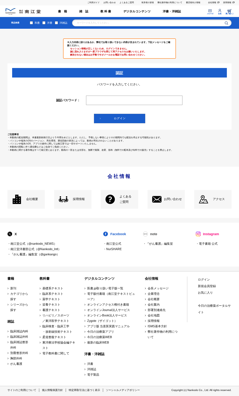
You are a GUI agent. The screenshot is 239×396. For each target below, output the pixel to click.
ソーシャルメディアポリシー (123, 390)
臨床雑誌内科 (19, 331)
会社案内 (154, 304)
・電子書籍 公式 (207, 243)
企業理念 (154, 293)
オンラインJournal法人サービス (108, 310)
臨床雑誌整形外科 (19, 345)
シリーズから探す (19, 307)
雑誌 (10, 321)
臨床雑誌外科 (19, 336)
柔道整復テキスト (54, 337)
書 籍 (62, 11)
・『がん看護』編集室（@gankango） (33, 254)
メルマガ (210, 14)
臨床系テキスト (52, 293)
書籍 (10, 278)
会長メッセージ (158, 288)
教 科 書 (105, 11)
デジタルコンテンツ (137, 11)
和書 (37, 22)
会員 (219, 14)
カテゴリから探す (19, 296)
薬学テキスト (51, 299)
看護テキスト (51, 310)
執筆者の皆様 (148, 2)
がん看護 (16, 363)
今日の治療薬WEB (99, 337)
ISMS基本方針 (157, 326)
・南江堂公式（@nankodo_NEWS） (32, 243)
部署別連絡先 (157, 310)
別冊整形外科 (19, 353)
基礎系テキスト (52, 288)
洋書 (49, 22)
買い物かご (230, 14)
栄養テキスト (51, 304)
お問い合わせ (109, 2)
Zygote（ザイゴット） (102, 320)
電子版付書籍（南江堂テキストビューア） (111, 296)
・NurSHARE (112, 249)
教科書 (45, 278)
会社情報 (212, 2)
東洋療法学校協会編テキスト (58, 345)
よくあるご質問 (127, 2)
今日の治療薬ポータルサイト (214, 309)
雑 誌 (84, 11)
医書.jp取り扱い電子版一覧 (105, 288)
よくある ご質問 (125, 199)
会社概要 (32, 199)
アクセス (219, 199)
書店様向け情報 (193, 2)
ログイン (204, 279)
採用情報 (227, 2)
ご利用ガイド (93, 2)
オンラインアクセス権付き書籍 (108, 304)
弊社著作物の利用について (170, 2)
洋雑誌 (63, 22)
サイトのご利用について (21, 390)
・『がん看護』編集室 (158, 243)
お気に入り (205, 292)
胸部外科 (16, 358)
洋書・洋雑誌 (172, 11)
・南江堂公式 (112, 243)
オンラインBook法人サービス (107, 315)
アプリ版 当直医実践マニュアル (108, 326)
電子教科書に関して (55, 353)
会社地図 (154, 315)
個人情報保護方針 (52, 390)
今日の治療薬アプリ (100, 331)
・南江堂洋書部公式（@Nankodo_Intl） (34, 249)
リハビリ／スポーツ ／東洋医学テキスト (55, 318)
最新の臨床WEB (98, 342)
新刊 (13, 288)
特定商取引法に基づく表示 (84, 390)
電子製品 (93, 374)
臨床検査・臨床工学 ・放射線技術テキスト (57, 329)
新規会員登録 (207, 286)
